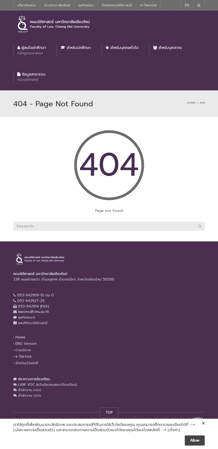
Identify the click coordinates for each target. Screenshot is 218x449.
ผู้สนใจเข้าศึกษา (31, 50)
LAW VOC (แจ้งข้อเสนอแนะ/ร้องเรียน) (47, 384)
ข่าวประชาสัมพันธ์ (57, 5)
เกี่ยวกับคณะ (27, 5)
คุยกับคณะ (85, 5)
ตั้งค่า (173, 430)
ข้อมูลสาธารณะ (31, 77)
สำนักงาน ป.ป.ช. (29, 389)
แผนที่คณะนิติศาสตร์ (33, 322)
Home (20, 337)
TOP (109, 412)
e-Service (148, 5)
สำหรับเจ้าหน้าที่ (26, 362)
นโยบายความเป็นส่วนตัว (34, 430)
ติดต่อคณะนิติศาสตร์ (117, 5)
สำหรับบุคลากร (169, 48)
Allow (194, 440)
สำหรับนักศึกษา (78, 48)
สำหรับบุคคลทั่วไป (124, 48)
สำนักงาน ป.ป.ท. (29, 395)
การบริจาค (23, 350)
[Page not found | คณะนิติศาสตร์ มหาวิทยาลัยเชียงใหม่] (53, 23)
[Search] (200, 226)
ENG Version (26, 343)
